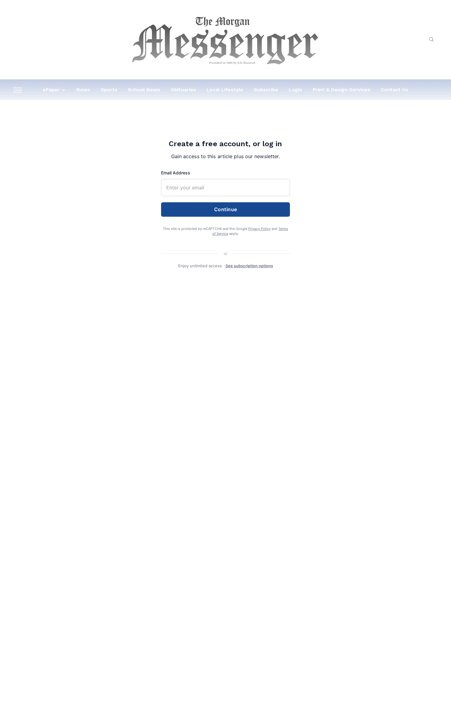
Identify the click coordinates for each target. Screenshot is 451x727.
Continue (225, 209)
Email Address (175, 172)
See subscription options (249, 265)
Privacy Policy (259, 228)
